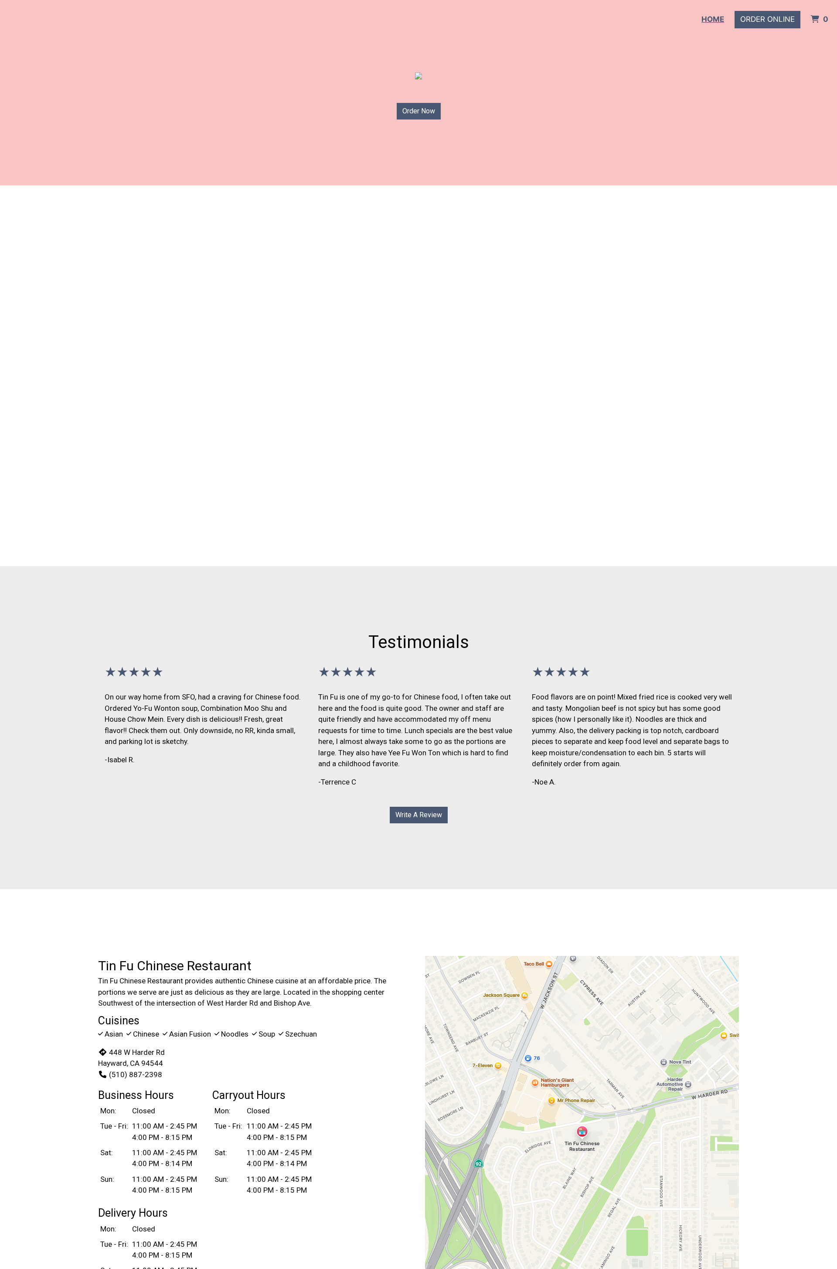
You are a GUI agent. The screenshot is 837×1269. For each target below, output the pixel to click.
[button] (63, 375)
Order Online (767, 19)
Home (712, 19)
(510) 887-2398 (135, 1074)
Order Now (418, 111)
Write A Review (418, 815)
